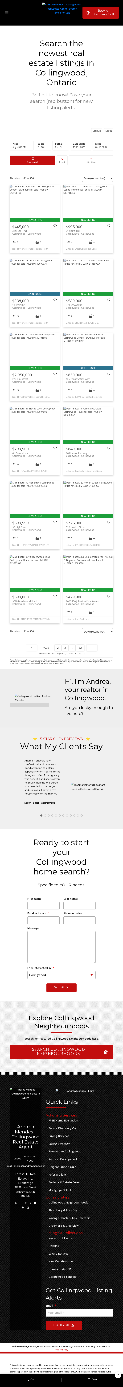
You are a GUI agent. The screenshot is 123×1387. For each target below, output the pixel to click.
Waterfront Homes (61, 1238)
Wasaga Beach (58, 1218)
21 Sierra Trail (80, 232)
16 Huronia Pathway (80, 454)
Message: (33, 928)
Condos (54, 1246)
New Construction (61, 1261)
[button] (100, 13)
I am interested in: (39, 968)
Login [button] (108, 130)
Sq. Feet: (101, 147)
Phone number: (73, 913)
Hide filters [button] (91, 162)
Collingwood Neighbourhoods (68, 1202)
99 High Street (26, 528)
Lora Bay (72, 1210)
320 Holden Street (80, 528)
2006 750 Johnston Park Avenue (82, 602)
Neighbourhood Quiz (62, 1167)
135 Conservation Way (80, 380)
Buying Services (59, 1136)
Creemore (55, 1226)
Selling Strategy (59, 1144)
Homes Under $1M (60, 1269)
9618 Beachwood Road (26, 602)
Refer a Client (57, 1175)
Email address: (37, 913)
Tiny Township (81, 1218)
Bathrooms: (58, 147)
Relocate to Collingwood (65, 1151)
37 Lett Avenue (80, 306)
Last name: (70, 898)
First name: (34, 898)
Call (32, 1379)
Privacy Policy (61, 1349)
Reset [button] (62, 162)
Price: (20, 147)
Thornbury (55, 1210)
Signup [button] (97, 130)
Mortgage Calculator (63, 1190)
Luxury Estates (58, 1254)
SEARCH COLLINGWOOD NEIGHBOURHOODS (58, 1052)
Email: (50, 1305)
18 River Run (26, 306)
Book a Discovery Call (103, 12)
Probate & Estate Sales (64, 1182)
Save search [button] (32, 162)
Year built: (79, 147)
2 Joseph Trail (26, 232)
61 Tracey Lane (26, 454)
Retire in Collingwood (63, 1159)
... (72, 647)
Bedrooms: (41, 147)
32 (80, 647)
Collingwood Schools (62, 1277)
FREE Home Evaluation (63, 1120)
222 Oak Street (26, 380)
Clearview (72, 1226)
